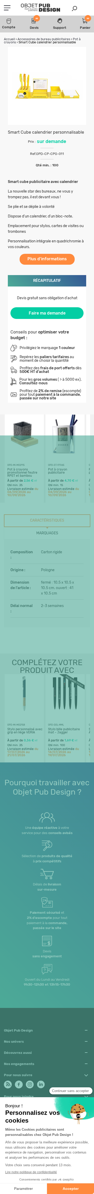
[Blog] (7, 1083)
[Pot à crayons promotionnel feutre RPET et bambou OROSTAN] (24, 451)
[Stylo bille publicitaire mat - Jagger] (65, 711)
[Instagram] (29, 1083)
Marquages (47, 533)
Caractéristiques (47, 520)
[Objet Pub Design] (40, 8)
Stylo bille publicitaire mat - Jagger (64, 731)
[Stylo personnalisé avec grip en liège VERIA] (24, 711)
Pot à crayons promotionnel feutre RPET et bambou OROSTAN (22, 474)
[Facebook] (18, 1083)
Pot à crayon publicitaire (57, 471)
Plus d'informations (47, 258)
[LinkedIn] (40, 1083)
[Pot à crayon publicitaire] (65, 451)
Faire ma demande (47, 313)
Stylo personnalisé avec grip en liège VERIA (25, 731)
